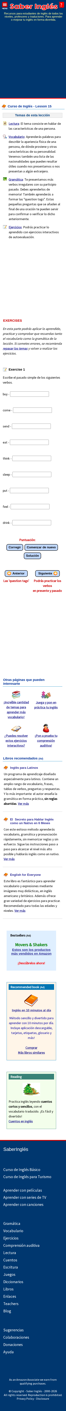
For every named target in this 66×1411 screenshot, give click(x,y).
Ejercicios (15, 227)
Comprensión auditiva (21, 1245)
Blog (7, 1311)
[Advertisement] (33, 62)
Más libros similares (31, 1052)
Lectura (14, 123)
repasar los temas (15, 348)
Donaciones (13, 1344)
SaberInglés (15, 1149)
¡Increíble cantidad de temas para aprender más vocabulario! (16, 709)
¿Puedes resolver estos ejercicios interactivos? (16, 741)
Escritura (10, 1267)
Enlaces (9, 1296)
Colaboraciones (16, 1337)
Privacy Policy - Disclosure (33, 1398)
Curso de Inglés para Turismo (27, 1176)
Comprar (31, 1048)
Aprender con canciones (23, 1204)
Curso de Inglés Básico (21, 1169)
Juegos (9, 1274)
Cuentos (10, 1260)
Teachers (11, 1303)
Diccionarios (13, 1281)
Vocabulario (17, 137)
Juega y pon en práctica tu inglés (46, 704)
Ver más (23, 803)
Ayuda (8, 1351)
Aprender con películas (22, 1190)
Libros (8, 1289)
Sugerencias (13, 1330)
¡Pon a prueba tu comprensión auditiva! (46, 741)
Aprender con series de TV (24, 1197)
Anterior (18, 573)
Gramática (16, 179)
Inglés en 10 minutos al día (31, 1010)
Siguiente (45, 573)
